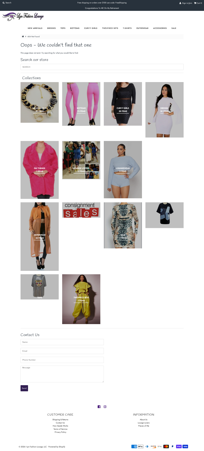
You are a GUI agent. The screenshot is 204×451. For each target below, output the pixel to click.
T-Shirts (127, 28)
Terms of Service (60, 429)
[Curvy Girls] (123, 104)
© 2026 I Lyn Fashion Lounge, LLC (33, 446)
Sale (174, 28)
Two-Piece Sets (110, 28)
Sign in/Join (186, 3)
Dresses (51, 28)
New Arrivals (35, 28)
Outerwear (142, 28)
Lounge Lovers (144, 422)
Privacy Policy (60, 432)
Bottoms (75, 28)
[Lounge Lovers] (81, 160)
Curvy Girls (90, 28)
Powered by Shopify (56, 446)
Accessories (160, 28)
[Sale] (123, 225)
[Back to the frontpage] (23, 36)
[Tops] (40, 286)
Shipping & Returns (60, 419)
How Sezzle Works (60, 425)
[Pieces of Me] (81, 210)
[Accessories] (40, 102)
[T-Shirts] (164, 215)
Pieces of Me (143, 425)
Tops (63, 28)
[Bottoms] (81, 104)
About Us (143, 419)
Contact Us (60, 422)
